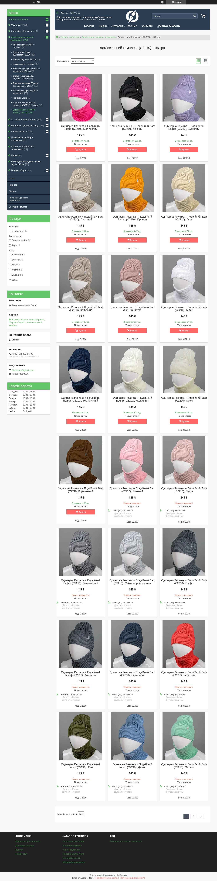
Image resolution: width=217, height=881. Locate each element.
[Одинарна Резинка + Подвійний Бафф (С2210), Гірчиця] (132, 188)
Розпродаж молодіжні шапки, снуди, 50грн (26, 163)
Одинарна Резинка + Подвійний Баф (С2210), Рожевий (132, 490)
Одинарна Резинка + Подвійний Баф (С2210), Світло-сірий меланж (132, 582)
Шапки (103, 26)
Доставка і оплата (18, 206)
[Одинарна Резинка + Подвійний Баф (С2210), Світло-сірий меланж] (132, 552)
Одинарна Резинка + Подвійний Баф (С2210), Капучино (80, 309)
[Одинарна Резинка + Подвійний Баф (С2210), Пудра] (184, 460)
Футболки (117, 26)
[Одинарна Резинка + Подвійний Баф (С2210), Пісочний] (80, 188)
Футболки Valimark (72, 845)
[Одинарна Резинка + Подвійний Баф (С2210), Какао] (132, 279)
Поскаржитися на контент (107, 878)
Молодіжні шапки (72, 858)
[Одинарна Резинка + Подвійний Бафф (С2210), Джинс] (132, 736)
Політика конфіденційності (132, 878)
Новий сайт (21, 854)
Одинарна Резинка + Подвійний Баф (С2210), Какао (132, 309)
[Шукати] (194, 16)
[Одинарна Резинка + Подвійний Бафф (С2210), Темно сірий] (80, 552)
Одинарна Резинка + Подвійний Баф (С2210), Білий (184, 309)
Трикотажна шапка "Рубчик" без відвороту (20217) (26, 84)
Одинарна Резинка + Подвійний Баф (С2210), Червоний (184, 674)
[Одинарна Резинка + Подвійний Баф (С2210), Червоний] (184, 644)
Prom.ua (123, 875)
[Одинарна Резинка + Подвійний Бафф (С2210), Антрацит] (80, 644)
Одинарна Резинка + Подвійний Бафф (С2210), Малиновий (80, 127)
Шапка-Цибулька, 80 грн (24, 59)
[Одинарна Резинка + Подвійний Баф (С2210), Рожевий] (132, 460)
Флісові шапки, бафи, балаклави (22, 139)
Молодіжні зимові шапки (23, 119)
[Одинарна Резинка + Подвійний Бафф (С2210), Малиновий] (80, 97)
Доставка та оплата (168, 26)
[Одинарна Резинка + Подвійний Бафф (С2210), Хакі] (80, 736)
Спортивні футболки (73, 841)
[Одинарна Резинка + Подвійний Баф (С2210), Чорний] (132, 97)
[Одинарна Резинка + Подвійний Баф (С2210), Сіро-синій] (132, 644)
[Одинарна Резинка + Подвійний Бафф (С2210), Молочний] (132, 369)
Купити (82, 149)
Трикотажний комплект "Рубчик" (23, 46)
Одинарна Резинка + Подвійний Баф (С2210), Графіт (184, 582)
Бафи (14, 155)
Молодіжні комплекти (74, 862)
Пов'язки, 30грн (20, 98)
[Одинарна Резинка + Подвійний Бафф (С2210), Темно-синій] (80, 369)
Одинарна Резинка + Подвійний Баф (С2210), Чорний (132, 127)
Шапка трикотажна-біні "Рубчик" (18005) (23, 77)
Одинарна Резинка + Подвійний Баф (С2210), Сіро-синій (132, 674)
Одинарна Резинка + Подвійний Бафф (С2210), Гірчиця (132, 218)
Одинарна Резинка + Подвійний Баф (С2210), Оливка (184, 766)
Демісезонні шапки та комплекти (99, 37)
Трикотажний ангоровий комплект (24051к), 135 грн (25, 103)
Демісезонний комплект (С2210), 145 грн (24, 111)
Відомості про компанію (28, 841)
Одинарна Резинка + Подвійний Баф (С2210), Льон (184, 218)
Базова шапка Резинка (23, 64)
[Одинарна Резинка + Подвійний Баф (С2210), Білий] (184, 279)
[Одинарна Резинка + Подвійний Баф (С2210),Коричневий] (80, 460)
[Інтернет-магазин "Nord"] (132, 16)
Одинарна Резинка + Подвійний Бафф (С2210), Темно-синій (80, 399)
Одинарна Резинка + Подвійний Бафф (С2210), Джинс (132, 766)
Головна (89, 26)
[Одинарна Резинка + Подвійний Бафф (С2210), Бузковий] (184, 97)
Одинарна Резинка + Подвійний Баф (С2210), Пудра (184, 490)
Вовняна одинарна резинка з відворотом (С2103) (26, 70)
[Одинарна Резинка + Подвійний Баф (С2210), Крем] (184, 369)
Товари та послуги (69, 37)
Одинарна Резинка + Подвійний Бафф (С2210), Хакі (80, 766)
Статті (12, 178)
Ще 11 (14, 280)
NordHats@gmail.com (23, 370)
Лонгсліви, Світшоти (21, 31)
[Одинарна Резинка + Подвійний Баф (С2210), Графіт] (184, 552)
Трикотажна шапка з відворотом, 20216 (22, 53)
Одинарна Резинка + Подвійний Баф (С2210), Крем (184, 399)
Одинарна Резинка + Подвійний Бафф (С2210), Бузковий (184, 127)
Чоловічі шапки (19, 131)
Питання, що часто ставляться (18, 199)
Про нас (132, 26)
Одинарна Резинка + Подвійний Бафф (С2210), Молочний (132, 399)
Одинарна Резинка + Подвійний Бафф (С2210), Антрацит (80, 674)
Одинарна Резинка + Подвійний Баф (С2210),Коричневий (80, 490)
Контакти (147, 26)
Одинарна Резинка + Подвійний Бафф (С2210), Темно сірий (80, 582)
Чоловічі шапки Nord (73, 854)
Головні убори (18, 170)
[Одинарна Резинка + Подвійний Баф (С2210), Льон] (184, 188)
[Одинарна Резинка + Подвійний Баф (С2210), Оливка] (184, 736)
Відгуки (12, 191)
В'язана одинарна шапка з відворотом (25, 91)
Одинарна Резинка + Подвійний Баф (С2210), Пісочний (80, 218)
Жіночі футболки (71, 849)
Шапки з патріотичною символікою (22, 148)
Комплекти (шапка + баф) (24, 125)
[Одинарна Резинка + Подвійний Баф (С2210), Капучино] (80, 279)
